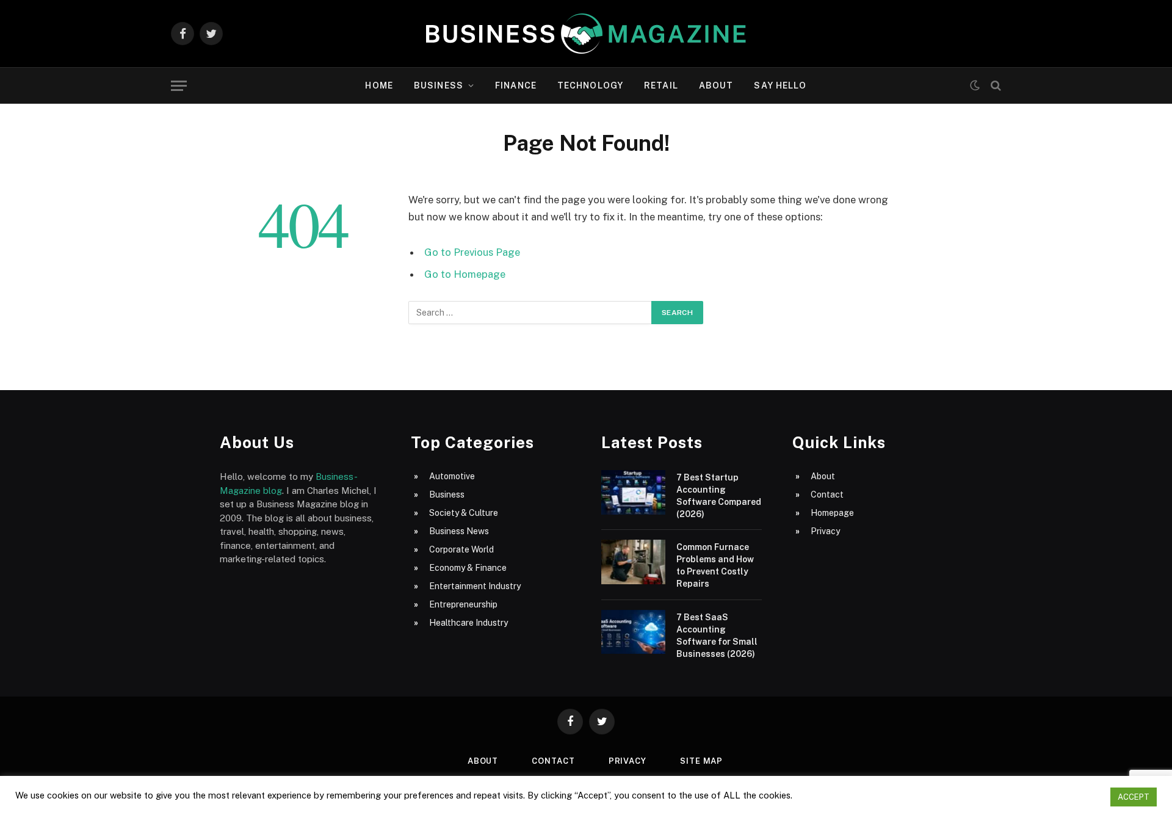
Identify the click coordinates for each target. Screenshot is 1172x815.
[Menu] (179, 86)
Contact (827, 494)
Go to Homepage (464, 274)
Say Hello (780, 85)
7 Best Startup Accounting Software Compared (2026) (718, 496)
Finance (516, 85)
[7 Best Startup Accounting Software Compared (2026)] (633, 492)
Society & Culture (463, 513)
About (716, 85)
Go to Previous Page (472, 252)
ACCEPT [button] (1133, 797)
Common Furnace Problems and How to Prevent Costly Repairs (715, 565)
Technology (590, 85)
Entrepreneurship (463, 604)
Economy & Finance (468, 568)
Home (378, 85)
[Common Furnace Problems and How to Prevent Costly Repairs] (633, 562)
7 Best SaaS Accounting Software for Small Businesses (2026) (717, 635)
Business (438, 85)
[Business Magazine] (586, 33)
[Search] (994, 86)
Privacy (825, 531)
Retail (661, 85)
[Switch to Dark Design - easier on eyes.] (975, 85)
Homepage (832, 513)
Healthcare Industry (468, 623)
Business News (459, 531)
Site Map (701, 761)
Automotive (452, 476)
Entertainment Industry (475, 586)
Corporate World (461, 549)
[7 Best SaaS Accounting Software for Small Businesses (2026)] (633, 632)
